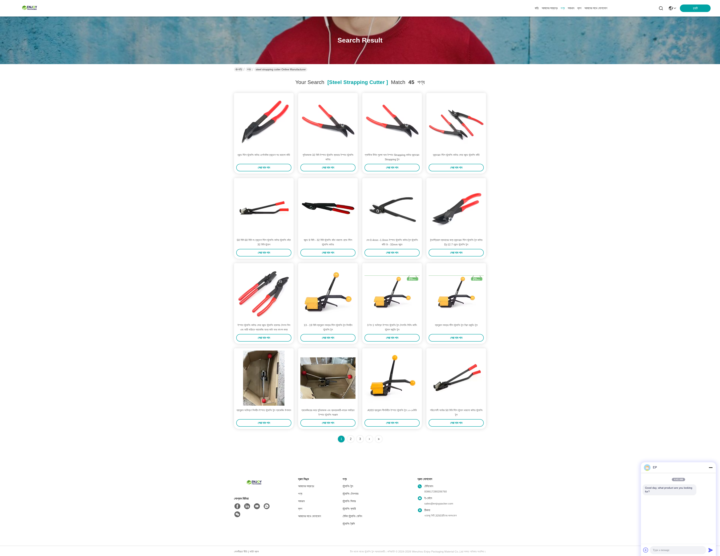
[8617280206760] (266, 506)
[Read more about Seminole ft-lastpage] (378, 439)
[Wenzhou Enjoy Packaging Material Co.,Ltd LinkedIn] (247, 506)
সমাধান (571, 8)
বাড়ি (537, 8)
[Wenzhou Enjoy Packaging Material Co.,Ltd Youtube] (257, 506)
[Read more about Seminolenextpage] (369, 439)
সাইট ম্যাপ (254, 551)
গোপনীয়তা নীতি (240, 551)
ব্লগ (579, 8)
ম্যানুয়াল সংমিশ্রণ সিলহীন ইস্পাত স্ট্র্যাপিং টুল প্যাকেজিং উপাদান (264, 410)
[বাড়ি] (254, 487)
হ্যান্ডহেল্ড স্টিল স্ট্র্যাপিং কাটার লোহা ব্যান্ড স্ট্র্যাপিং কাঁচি (456, 154)
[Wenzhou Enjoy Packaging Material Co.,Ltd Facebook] (237, 506)
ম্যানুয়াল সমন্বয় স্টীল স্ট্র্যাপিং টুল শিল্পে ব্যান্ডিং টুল (456, 325)
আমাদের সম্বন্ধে (550, 8)
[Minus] (710, 467)
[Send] (711, 550)
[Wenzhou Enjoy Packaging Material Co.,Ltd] (30, 8)
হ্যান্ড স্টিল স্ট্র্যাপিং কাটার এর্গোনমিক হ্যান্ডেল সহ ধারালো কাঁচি (264, 154)
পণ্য (563, 8)
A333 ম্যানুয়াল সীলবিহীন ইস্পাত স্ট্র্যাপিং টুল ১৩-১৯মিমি (392, 410)
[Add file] (645, 550)
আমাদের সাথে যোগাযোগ (595, 8)
